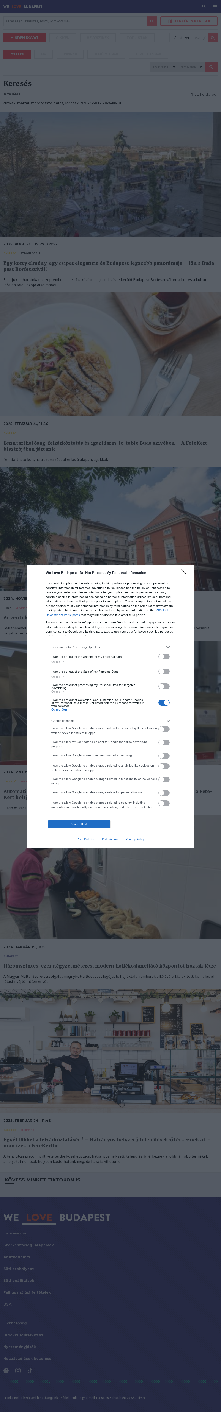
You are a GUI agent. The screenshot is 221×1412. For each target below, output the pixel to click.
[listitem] (110, 647)
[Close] (185, 573)
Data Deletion (86, 839)
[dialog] (110, 706)
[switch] (164, 656)
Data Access (110, 839)
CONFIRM (79, 824)
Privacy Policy (135, 839)
